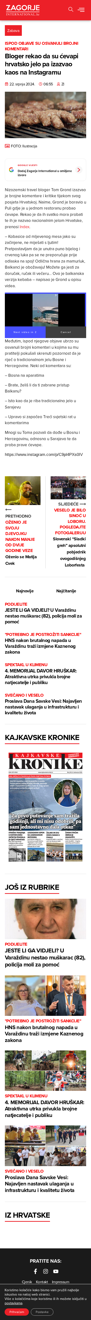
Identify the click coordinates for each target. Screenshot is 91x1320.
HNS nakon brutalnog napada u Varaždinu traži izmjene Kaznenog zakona (43, 643)
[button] (81, 10)
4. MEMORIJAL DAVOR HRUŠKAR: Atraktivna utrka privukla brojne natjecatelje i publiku (41, 674)
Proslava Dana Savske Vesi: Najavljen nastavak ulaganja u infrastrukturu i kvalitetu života (43, 704)
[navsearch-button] (71, 10)
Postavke (42, 1312)
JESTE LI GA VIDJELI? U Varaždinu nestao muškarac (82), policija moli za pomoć (43, 613)
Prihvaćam (16, 1312)
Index (24, 227)
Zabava (13, 30)
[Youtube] (55, 1271)
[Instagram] (45, 1271)
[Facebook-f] (35, 1271)
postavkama (13, 1303)
